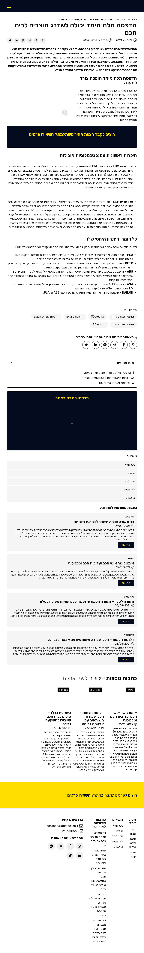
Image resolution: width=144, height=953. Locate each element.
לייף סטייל (129, 596)
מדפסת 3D (99, 324)
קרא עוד (126, 544)
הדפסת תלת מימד (123, 324)
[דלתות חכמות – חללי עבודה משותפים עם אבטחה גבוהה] (88, 697)
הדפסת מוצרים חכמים (46, 316)
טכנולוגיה (129, 635)
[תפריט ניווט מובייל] (9, 6)
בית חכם (129, 517)
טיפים (123, 19)
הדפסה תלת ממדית (117, 49)
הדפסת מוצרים (74, 316)
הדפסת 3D (97, 316)
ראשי (134, 19)
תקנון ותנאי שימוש (132, 843)
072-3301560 (69, 831)
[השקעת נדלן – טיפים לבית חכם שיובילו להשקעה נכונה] (55, 697)
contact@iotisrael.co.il (62, 826)
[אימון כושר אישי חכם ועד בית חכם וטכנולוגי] (121, 697)
